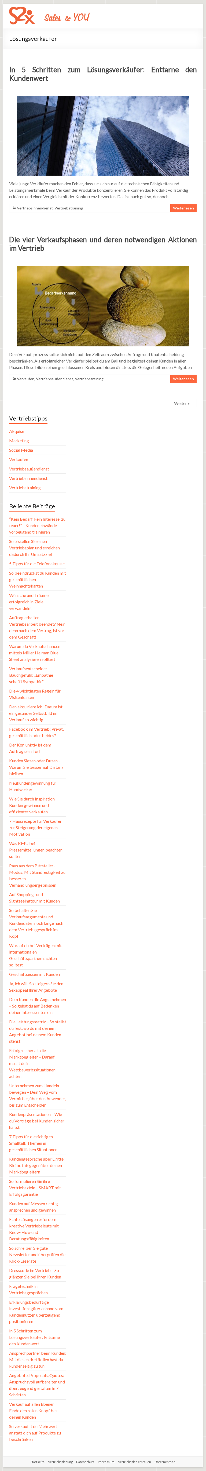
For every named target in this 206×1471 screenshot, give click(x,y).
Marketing (19, 440)
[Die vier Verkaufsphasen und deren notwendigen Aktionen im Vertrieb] (103, 268)
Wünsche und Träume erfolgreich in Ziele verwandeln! (29, 602)
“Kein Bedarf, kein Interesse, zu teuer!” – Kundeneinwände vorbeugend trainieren (37, 525)
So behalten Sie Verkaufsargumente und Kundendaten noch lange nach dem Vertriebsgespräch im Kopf (36, 923)
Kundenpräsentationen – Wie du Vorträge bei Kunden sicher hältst (36, 1121)
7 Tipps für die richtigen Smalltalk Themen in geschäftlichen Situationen (33, 1143)
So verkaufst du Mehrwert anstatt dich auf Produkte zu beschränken (35, 1433)
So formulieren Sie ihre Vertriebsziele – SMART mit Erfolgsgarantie (35, 1188)
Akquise (16, 431)
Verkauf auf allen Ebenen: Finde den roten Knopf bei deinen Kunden (33, 1410)
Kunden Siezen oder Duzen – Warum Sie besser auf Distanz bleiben (36, 767)
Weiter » (182, 403)
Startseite (38, 1462)
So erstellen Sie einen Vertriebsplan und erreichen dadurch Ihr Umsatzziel (34, 548)
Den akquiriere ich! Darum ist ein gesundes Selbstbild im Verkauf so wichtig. (35, 713)
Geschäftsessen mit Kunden (34, 974)
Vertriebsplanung (60, 1462)
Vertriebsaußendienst (54, 378)
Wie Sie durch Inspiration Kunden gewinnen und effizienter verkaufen (32, 805)
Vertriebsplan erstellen (134, 1462)
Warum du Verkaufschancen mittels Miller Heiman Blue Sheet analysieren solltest (34, 653)
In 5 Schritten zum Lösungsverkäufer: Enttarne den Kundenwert (34, 1337)
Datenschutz (85, 1462)
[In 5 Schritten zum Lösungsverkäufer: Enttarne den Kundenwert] (103, 98)
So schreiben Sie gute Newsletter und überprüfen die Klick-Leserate (37, 1254)
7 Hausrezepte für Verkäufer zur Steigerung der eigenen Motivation (35, 827)
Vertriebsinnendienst (35, 208)
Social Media (21, 449)
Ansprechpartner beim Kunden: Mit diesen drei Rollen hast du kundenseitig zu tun (37, 1359)
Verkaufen (25, 378)
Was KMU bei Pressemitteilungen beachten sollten (35, 850)
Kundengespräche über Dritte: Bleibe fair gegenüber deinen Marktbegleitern (37, 1165)
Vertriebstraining (68, 208)
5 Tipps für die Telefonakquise (37, 563)
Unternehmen (164, 1462)
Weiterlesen (183, 208)
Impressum (106, 1462)
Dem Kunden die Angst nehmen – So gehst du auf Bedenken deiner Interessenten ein (37, 1006)
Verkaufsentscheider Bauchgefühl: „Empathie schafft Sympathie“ (31, 675)
